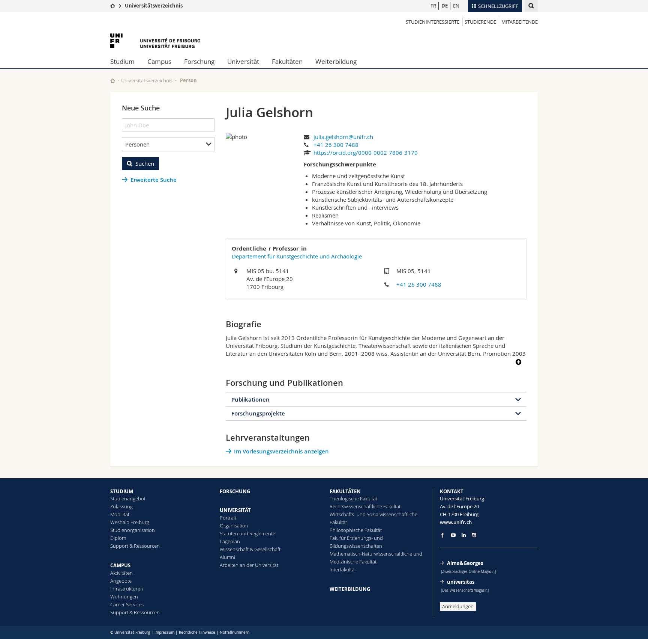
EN (456, 5)
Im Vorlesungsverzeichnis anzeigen (281, 451)
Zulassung (121, 506)
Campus (159, 61)
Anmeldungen (458, 606)
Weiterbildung (336, 61)
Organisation (234, 525)
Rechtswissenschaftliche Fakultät (365, 506)
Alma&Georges (465, 563)
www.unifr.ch (456, 522)
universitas (460, 582)
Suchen (144, 163)
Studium (122, 61)
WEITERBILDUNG (350, 589)
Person (188, 80)
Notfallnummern (234, 632)
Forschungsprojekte (258, 413)
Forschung (199, 61)
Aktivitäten (121, 573)
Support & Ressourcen (135, 545)
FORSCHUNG (235, 491)
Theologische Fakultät (353, 498)
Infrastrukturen (126, 588)
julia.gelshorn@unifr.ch (343, 136)
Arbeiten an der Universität (249, 565)
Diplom (118, 538)
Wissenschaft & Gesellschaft (250, 549)
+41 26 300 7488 (336, 144)
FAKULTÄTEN (345, 491)
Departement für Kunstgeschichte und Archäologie (297, 256)
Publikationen (250, 399)
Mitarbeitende (519, 21)
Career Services (127, 604)
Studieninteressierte (432, 21)
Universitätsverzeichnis (154, 5)
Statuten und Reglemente (247, 533)
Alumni (227, 557)
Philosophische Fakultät (356, 530)
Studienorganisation (132, 530)
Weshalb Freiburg (129, 522)
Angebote (121, 580)
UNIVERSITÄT (235, 510)
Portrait (228, 517)
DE (444, 5)
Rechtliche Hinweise (197, 632)
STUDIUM (121, 491)
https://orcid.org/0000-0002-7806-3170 (366, 152)
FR (433, 5)
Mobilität (119, 514)
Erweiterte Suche (153, 180)
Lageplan (230, 541)
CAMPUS (120, 565)
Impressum (164, 632)
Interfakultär (343, 569)
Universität (243, 61)
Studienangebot (128, 498)
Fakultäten (287, 61)
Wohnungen (124, 596)
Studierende (480, 21)
